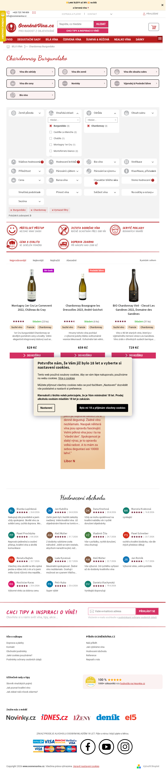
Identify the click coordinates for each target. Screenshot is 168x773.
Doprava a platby (71, 14)
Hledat (101, 24)
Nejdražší (55, 260)
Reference (91, 655)
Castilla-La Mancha (65, 132)
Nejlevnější (38, 260)
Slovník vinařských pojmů (19, 683)
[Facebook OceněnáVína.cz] (87, 746)
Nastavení (46, 407)
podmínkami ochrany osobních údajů (137, 617)
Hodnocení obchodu (82, 497)
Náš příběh (91, 643)
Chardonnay (99, 126)
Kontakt (92, 14)
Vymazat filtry (61, 210)
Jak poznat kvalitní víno (18, 687)
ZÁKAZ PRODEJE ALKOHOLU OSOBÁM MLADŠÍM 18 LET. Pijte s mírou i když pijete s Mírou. (83, 733)
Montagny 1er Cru (64, 144)
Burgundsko (61, 126)
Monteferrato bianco (65, 151)
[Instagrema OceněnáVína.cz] (125, 746)
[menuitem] (9, 40)
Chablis (59, 138)
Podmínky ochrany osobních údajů (24, 659)
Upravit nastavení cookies (86, 766)
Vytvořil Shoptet (151, 766)
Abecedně (71, 260)
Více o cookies (66, 378)
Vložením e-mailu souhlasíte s (122, 617)
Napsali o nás (93, 659)
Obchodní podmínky (16, 651)
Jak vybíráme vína (95, 647)
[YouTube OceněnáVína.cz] (106, 746)
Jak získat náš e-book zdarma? (22, 692)
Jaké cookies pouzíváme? (19, 655)
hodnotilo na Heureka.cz (132, 683)
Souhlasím (102, 408)
